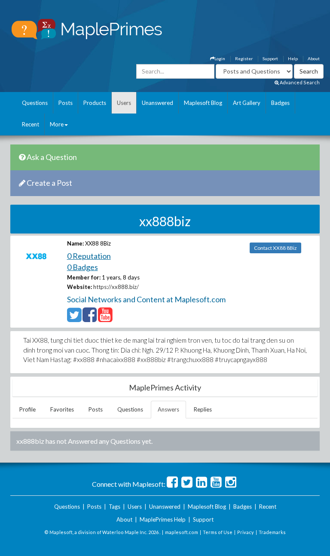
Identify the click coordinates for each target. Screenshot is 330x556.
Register (244, 58)
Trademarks (272, 532)
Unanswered (157, 102)
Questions (35, 102)
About (314, 58)
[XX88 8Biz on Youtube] (105, 318)
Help (293, 58)
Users (124, 102)
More (57, 124)
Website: (79, 286)
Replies (203, 409)
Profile (27, 409)
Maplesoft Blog (203, 102)
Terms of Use (217, 532)
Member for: (84, 277)
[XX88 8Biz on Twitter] (74, 318)
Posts (65, 102)
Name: (75, 243)
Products (94, 102)
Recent (30, 124)
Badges (280, 102)
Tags (114, 506)
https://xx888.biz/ (116, 286)
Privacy (245, 532)
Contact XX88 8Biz (275, 248)
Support (270, 58)
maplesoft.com (181, 532)
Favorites (62, 409)
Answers (168, 409)
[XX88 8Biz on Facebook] (89, 318)
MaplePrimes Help (163, 519)
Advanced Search (299, 82)
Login (219, 58)
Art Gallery (246, 102)
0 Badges (82, 267)
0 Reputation (89, 256)
